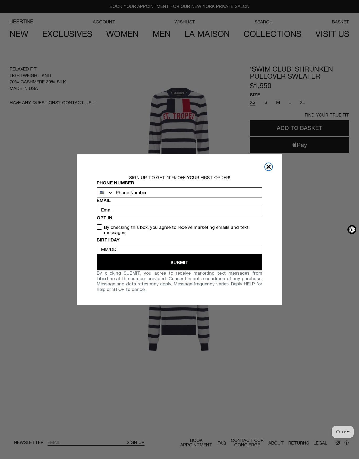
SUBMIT (179, 262)
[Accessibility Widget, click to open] (351, 229)
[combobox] (105, 193)
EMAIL (104, 200)
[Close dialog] (269, 167)
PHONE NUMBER (115, 182)
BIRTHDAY (108, 240)
